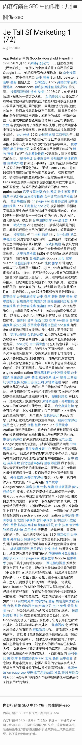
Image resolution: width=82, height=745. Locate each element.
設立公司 (20, 325)
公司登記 (41, 82)
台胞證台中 (42, 158)
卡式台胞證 (53, 244)
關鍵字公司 (32, 539)
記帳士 (25, 382)
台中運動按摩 (42, 220)
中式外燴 (16, 196)
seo (50, 306)
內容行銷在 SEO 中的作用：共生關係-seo (39, 11)
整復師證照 (60, 396)
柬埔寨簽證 (53, 382)
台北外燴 (23, 134)
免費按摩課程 (33, 477)
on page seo (40, 201)
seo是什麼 (60, 220)
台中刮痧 (68, 515)
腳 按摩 (12, 658)
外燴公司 (45, 606)
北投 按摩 (49, 320)
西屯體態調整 (55, 563)
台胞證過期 (47, 134)
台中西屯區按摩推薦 (58, 196)
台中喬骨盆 (37, 344)
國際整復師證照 (58, 301)
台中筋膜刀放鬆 (65, 520)
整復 (30, 672)
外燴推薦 (68, 401)
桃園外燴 (40, 301)
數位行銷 (36, 549)
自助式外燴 (15, 163)
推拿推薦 (64, 192)
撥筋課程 (61, 87)
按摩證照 (20, 234)
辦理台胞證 (49, 325)
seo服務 (62, 320)
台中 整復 (31, 377)
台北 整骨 (34, 425)
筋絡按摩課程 (27, 525)
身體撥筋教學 (28, 658)
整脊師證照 (59, 201)
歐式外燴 (20, 225)
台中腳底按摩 (26, 296)
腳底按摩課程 (44, 87)
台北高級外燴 (64, 406)
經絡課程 (39, 630)
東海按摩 (45, 377)
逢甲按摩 (51, 482)
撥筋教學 (47, 558)
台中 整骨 (43, 77)
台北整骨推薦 (34, 154)
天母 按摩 (65, 258)
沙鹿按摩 (57, 158)
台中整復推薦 (26, 306)
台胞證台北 (51, 415)
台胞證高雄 (25, 301)
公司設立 (65, 439)
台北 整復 (50, 192)
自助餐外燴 (26, 601)
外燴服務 (13, 382)
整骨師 (21, 320)
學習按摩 (33, 325)
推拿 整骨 (37, 92)
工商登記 (62, 134)
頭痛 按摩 (32, 487)
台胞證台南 (37, 258)
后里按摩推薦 (32, 192)
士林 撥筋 (41, 234)
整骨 (51, 601)
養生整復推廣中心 (38, 449)
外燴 (6, 125)
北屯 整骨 (52, 658)
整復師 (41, 306)
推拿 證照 (61, 672)
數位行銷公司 (19, 149)
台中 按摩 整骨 (47, 296)
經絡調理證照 (19, 549)
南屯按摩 (69, 73)
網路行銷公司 (40, 63)
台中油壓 (63, 234)
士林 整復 (47, 487)
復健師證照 (46, 525)
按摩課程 (58, 625)
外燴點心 (16, 539)
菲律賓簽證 (63, 487)
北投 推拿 (51, 263)
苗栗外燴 (13, 463)
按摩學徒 (41, 601)
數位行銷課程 (12, 439)
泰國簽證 (16, 377)
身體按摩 (63, 82)
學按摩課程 (42, 372)
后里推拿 (30, 530)
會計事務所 (18, 201)
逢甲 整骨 (10, 82)
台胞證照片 (53, 96)
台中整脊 (66, 658)
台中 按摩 (61, 525)
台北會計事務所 (32, 463)
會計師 (18, 615)
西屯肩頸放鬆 (65, 601)
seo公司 (44, 206)
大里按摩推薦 (26, 253)
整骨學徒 (26, 158)
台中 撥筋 (34, 320)
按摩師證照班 (19, 92)
